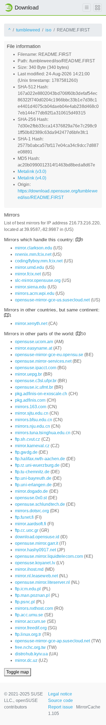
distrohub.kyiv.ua (31, 654)
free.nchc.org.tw (30, 647)
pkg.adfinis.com (30, 400)
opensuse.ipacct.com (35, 367)
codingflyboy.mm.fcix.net (39, 261)
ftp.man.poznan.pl (32, 595)
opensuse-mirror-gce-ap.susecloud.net (52, 641)
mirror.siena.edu (30, 287)
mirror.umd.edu (29, 267)
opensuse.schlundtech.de (40, 504)
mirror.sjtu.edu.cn (31, 413)
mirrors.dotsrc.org (32, 510)
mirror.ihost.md (29, 569)
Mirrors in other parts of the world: (40, 333)
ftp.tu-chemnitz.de (32, 471)
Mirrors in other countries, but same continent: (51, 309)
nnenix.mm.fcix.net (33, 254)
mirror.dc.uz (26, 660)
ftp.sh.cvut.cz (27, 439)
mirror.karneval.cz (32, 445)
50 (83, 333)
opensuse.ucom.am (34, 341)
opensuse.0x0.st (31, 497)
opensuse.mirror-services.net (43, 361)
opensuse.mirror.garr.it (36, 543)
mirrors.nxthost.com (34, 608)
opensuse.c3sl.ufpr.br (36, 380)
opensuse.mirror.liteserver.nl (42, 582)
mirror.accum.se (30, 621)
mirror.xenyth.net (31, 323)
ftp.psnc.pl (25, 602)
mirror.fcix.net (28, 274)
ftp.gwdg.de (26, 452)
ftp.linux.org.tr (28, 634)
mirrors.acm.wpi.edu (34, 293)
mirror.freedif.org (31, 628)
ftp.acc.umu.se (29, 615)
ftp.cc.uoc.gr (26, 530)
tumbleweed (28, 30)
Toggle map (17, 672)
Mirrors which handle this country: (40, 239)
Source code (60, 700)
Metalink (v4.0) (32, 178)
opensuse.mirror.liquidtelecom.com (49, 556)
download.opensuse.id (37, 536)
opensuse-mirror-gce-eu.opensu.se (49, 354)
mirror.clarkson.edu (33, 248)
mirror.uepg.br (28, 374)
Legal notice (60, 694)
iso (48, 30)
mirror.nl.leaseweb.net (36, 575)
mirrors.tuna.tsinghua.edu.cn (42, 432)
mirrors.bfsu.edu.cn (33, 419)
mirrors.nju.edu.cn (32, 426)
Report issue (60, 707)
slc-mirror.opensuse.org (38, 280)
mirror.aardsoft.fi (30, 523)
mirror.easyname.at (33, 348)
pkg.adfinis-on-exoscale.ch (41, 393)
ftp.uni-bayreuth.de (33, 478)
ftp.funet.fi (24, 517)
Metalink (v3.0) (32, 171)
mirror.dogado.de (31, 491)
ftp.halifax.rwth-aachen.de (40, 458)
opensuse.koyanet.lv (35, 562)
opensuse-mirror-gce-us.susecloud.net (52, 300)
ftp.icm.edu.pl (28, 589)
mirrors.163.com (30, 406)
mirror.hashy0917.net (35, 549)
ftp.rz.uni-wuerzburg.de (37, 465)
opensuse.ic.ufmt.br (34, 387)
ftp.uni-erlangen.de (33, 484)
